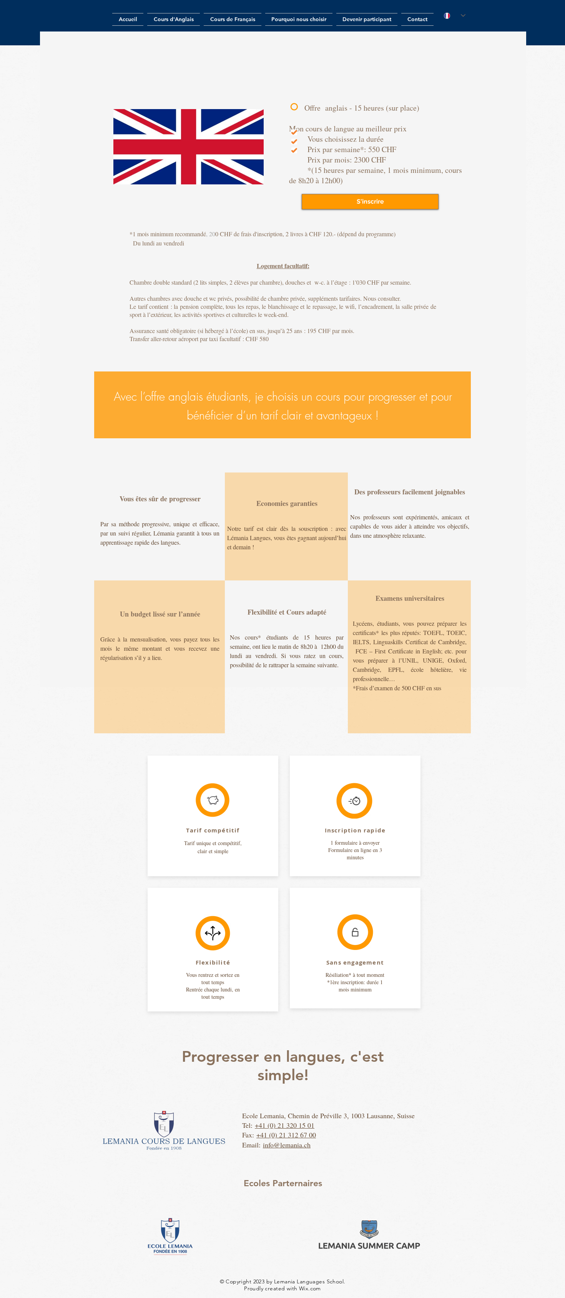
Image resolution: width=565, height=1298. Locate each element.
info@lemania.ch (287, 1144)
